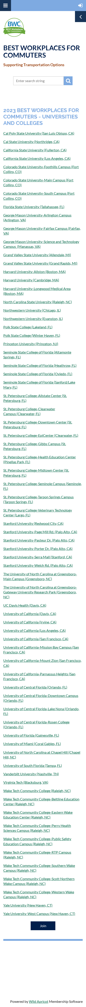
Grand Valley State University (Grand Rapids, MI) (40, 263)
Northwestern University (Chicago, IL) (32, 310)
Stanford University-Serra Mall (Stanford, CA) (37, 557)
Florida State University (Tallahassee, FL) (33, 207)
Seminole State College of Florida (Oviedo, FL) (37, 374)
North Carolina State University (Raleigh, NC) (37, 302)
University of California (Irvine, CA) (29, 622)
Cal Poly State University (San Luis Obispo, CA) (38, 133)
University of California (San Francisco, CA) (35, 639)
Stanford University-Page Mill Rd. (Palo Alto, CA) (40, 532)
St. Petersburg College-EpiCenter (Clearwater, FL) (40, 435)
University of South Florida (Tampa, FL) (32, 765)
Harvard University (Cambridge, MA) (31, 280)
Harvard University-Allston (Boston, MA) (34, 271)
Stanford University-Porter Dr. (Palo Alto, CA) (38, 548)
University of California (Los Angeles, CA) (34, 630)
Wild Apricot (38, 1001)
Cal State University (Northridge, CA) (31, 141)
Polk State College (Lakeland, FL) (27, 327)
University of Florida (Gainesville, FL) (31, 735)
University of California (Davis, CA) (29, 614)
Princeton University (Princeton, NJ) (30, 344)
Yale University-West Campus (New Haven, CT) (39, 913)
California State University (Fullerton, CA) (35, 150)
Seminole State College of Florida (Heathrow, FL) (40, 365)
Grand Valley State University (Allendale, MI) (37, 255)
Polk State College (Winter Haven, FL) (31, 335)
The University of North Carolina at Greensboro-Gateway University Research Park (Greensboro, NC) (40, 592)
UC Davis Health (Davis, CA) (24, 605)
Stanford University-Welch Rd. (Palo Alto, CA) (38, 565)
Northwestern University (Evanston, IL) (33, 318)
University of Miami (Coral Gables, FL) (32, 744)
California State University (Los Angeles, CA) (37, 158)
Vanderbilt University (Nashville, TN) (31, 774)
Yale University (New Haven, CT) (27, 905)
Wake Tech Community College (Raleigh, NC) (37, 791)
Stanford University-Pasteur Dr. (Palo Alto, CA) (39, 540)
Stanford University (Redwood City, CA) (33, 523)
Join (43, 926)
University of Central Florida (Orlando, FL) (35, 687)
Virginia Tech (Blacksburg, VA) (25, 782)
